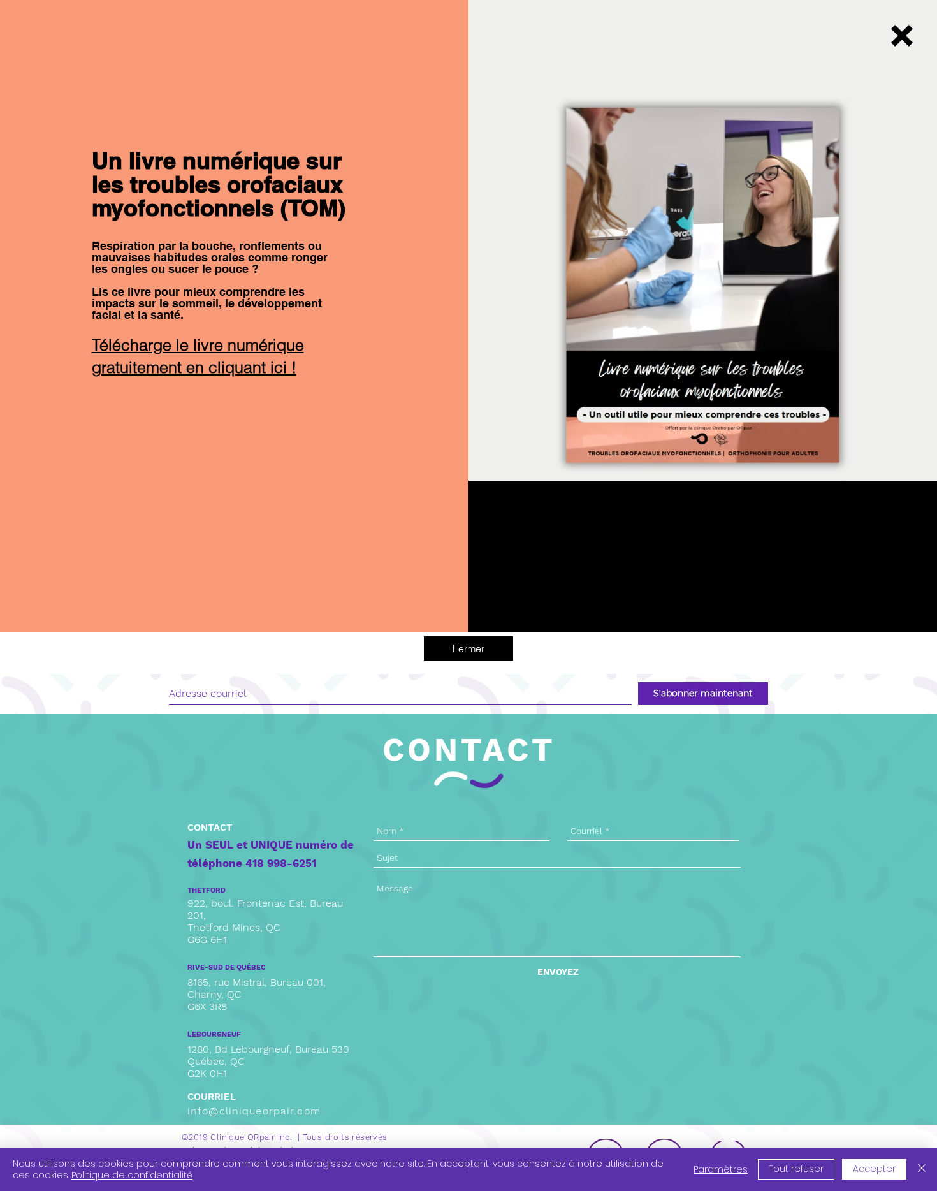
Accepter (874, 1168)
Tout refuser (796, 1168)
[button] (902, 36)
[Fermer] (921, 1169)
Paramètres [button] (721, 1169)
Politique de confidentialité (131, 1175)
